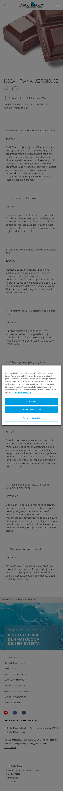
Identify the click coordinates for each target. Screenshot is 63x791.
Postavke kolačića (31, 418)
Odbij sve (31, 401)
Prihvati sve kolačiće (31, 410)
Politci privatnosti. (23, 393)
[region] (32, 395)
